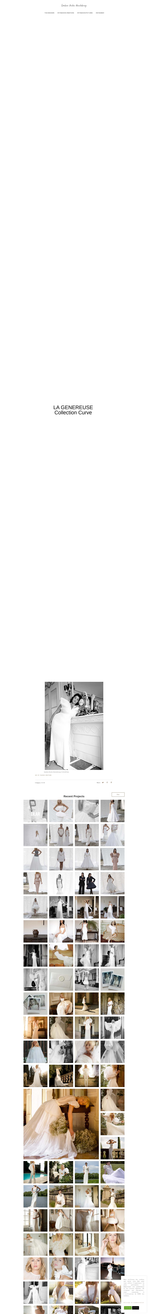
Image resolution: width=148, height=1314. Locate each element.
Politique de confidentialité (134, 1302)
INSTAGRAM (100, 13)
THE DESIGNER (49, 13)
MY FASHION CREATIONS (65, 13)
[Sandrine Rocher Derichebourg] (74, 5)
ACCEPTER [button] (128, 1307)
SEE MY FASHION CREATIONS (43, 775)
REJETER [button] (135, 1307)
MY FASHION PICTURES (85, 13)
